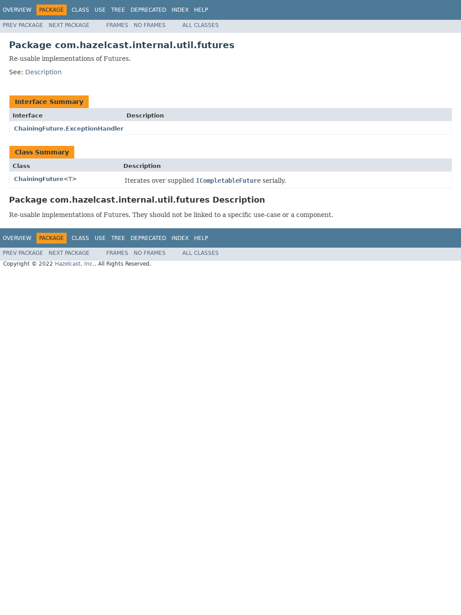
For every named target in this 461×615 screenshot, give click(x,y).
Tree (118, 10)
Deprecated (148, 10)
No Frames (150, 25)
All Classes (200, 25)
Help (201, 10)
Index (180, 10)
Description (43, 72)
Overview (17, 10)
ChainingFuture (38, 179)
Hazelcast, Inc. (75, 264)
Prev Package (23, 25)
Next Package (69, 25)
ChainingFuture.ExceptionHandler (68, 128)
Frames (117, 25)
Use (100, 10)
